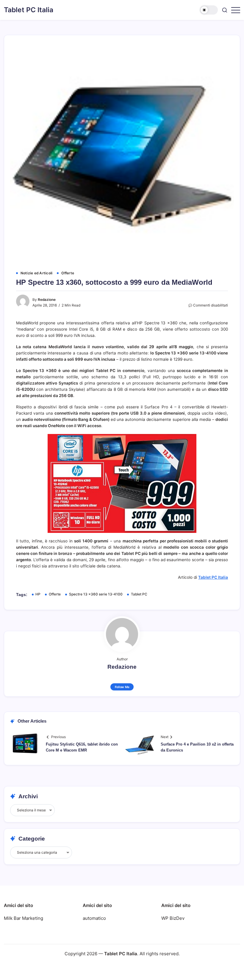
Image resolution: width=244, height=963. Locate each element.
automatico (94, 918)
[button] (209, 10)
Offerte (55, 594)
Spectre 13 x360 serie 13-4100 (96, 594)
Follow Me (122, 687)
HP (37, 594)
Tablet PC (139, 594)
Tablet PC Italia (28, 10)
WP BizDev (172, 918)
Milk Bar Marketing (23, 918)
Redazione (47, 300)
